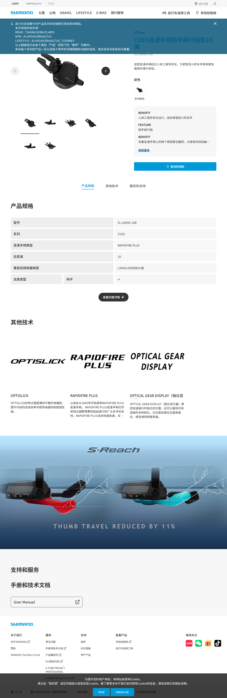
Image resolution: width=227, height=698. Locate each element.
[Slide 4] (90, 123)
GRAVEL (66, 13)
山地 (52, 13)
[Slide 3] (70, 123)
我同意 (101, 692)
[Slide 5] (30, 146)
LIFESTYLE (84, 13)
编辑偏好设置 (122, 692)
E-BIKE (101, 13)
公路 (41, 13)
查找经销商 (177, 166)
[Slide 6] (50, 146)
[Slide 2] (50, 123)
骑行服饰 (117, 13)
